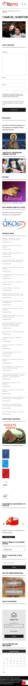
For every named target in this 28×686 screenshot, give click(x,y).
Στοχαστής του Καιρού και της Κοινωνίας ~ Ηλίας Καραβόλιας (13, 253)
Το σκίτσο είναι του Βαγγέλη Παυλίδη (12, 203)
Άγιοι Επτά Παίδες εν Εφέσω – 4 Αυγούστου (13, 411)
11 (7, 661)
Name (3, 77)
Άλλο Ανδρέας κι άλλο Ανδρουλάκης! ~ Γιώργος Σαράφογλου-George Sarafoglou (12, 405)
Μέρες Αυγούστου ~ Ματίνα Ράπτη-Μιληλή (13, 331)
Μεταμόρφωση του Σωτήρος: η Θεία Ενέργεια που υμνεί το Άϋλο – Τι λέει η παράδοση (13, 398)
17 (4, 663)
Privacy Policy (9, 103)
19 (10, 663)
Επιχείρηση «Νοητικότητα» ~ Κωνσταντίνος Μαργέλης (13, 268)
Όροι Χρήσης (14, 631)
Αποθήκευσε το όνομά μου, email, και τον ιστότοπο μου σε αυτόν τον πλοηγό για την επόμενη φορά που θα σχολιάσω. (12, 95)
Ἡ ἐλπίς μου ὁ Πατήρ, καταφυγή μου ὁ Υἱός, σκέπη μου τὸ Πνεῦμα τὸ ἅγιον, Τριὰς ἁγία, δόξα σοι (13, 127)
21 (17, 663)
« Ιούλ (3, 672)
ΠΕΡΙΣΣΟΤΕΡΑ (8, 537)
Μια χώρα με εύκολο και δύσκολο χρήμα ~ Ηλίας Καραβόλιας (12, 301)
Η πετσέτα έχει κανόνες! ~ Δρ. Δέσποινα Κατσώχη (12, 246)
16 (24, 661)
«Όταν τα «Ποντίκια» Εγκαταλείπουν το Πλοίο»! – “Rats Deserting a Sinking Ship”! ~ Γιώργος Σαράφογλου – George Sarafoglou (14, 375)
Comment (4, 52)
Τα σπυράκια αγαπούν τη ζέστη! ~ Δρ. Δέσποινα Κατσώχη (11, 352)
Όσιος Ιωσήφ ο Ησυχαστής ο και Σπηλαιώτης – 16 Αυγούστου (13, 275)
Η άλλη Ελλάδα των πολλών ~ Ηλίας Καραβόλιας (11, 383)
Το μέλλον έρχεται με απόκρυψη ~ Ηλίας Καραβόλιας (12, 309)
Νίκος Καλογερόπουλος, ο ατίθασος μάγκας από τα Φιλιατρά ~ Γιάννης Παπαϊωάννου (13, 260)
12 (10, 661)
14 (17, 661)
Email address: (14, 623)
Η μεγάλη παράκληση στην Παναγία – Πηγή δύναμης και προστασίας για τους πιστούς (13, 294)
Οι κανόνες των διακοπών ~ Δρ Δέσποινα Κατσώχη (12, 345)
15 (20, 661)
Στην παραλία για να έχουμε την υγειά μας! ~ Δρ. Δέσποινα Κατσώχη (13, 316)
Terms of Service (19, 103)
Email (3, 84)
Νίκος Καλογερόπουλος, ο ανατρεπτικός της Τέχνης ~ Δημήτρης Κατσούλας (13, 367)
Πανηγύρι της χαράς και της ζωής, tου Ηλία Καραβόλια (13, 390)
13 (14, 661)
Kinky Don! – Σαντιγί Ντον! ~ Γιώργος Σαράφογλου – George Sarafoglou (11, 239)
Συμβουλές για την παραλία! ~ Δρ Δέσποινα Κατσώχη (13, 360)
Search (14, 567)
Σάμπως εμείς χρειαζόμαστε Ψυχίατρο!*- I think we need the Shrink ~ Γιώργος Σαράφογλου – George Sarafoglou (12, 324)
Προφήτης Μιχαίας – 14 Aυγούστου (11, 288)
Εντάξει (2, 685)
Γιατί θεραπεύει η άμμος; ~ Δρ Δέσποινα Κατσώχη (12, 338)
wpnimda (4, 11)
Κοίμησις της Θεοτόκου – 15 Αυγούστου (12, 282)
